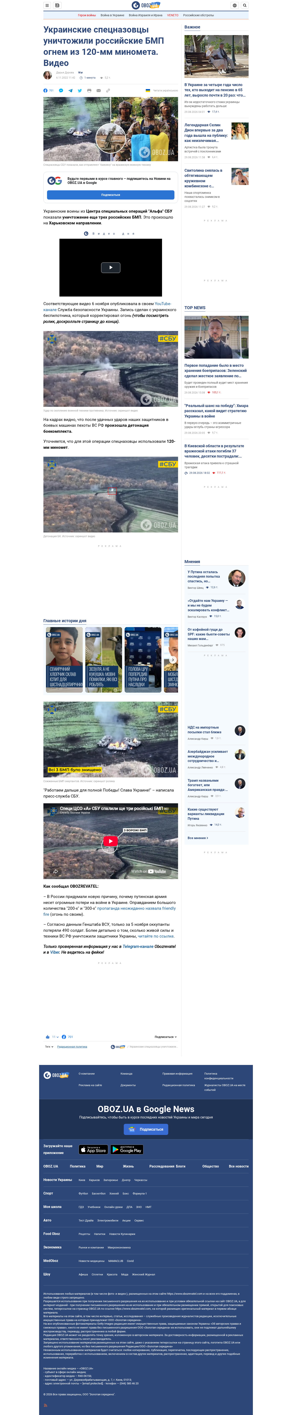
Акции (126, 1220)
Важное (192, 27)
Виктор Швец (196, 587)
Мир (99, 1166)
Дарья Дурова (65, 72)
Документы (128, 1085)
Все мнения (197, 838)
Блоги (180, 1166)
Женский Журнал (143, 1274)
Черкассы (140, 1180)
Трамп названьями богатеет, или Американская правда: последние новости (206, 785)
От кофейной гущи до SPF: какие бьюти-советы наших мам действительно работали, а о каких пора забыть (209, 634)
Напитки (99, 1234)
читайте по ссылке (156, 936)
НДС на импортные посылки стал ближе (204, 729)
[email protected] (93, 1383)
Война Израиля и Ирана (145, 15)
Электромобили (107, 1220)
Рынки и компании (91, 1247)
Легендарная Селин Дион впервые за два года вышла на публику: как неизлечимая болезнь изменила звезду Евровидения (206, 133)
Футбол (83, 1193)
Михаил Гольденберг (200, 645)
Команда (126, 1073)
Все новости (239, 1166)
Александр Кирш (198, 738)
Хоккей (114, 1193)
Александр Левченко (200, 767)
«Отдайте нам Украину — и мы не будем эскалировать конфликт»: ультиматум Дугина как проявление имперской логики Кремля (209, 605)
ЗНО (139, 1207)
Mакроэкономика (119, 1247)
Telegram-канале (138, 946)
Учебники (94, 1207)
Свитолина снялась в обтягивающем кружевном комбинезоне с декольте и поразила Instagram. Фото (203, 178)
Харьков (94, 1180)
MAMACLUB (115, 1261)
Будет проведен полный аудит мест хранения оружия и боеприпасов (216, 384)
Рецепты (84, 1234)
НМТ (149, 1207)
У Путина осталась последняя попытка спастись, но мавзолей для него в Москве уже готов (204, 577)
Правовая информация (177, 1073)
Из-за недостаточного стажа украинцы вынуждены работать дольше (212, 104)
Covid (130, 1261)
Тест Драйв (86, 1220)
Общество (210, 1166)
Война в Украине (112, 15)
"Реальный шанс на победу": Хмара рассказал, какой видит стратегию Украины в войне (216, 410)
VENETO (172, 15)
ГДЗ (81, 1207)
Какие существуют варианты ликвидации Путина (206, 814)
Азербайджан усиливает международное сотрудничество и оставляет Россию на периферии (208, 756)
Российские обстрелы (198, 15)
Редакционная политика (72, 1046)
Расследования (161, 1166)
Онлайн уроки (113, 1207)
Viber (54, 952)
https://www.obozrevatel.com (184, 1293)
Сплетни (97, 1274)
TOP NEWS (194, 307)
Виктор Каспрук (197, 616)
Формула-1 (140, 1193)
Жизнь (128, 1166)
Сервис (139, 1220)
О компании (87, 1073)
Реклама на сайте (90, 1085)
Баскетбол (99, 1193)
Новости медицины (92, 1261)
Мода (124, 1274)
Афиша (83, 1274)
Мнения (192, 561)
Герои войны (87, 15)
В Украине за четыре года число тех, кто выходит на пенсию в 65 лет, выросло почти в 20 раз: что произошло (213, 90)
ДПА (129, 1207)
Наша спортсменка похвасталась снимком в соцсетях (202, 197)
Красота (112, 1274)
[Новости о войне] (118, 1048)
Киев (82, 1180)
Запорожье (110, 1180)
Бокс (126, 1193)
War (80, 72)
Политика (78, 1166)
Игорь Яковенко (197, 825)
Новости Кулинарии (122, 1234)
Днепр (126, 1180)
